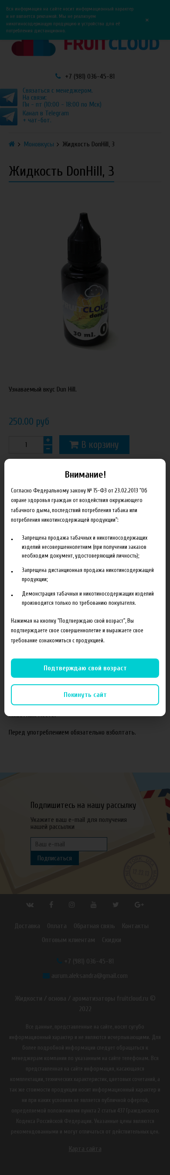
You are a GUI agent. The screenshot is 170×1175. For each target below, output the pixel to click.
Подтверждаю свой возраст (85, 668)
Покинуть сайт (85, 695)
